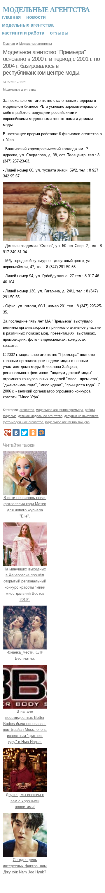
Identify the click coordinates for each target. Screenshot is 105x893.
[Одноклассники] (32, 432)
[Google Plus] (7, 432)
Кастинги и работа (23, 32)
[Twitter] (24, 432)
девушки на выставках (81, 416)
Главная (11, 17)
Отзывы (59, 32)
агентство (27, 410)
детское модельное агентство (40, 416)
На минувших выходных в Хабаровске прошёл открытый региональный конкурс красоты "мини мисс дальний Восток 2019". (25, 584)
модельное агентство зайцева (67, 422)
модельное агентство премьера (59, 410)
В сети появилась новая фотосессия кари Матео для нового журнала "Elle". (25, 507)
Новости (36, 17)
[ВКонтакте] (16, 432)
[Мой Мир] (41, 432)
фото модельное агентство (23, 422)
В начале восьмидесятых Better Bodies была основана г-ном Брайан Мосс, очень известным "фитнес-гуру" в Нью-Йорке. (25, 726)
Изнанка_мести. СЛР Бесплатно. (24, 655)
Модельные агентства (46, 9)
